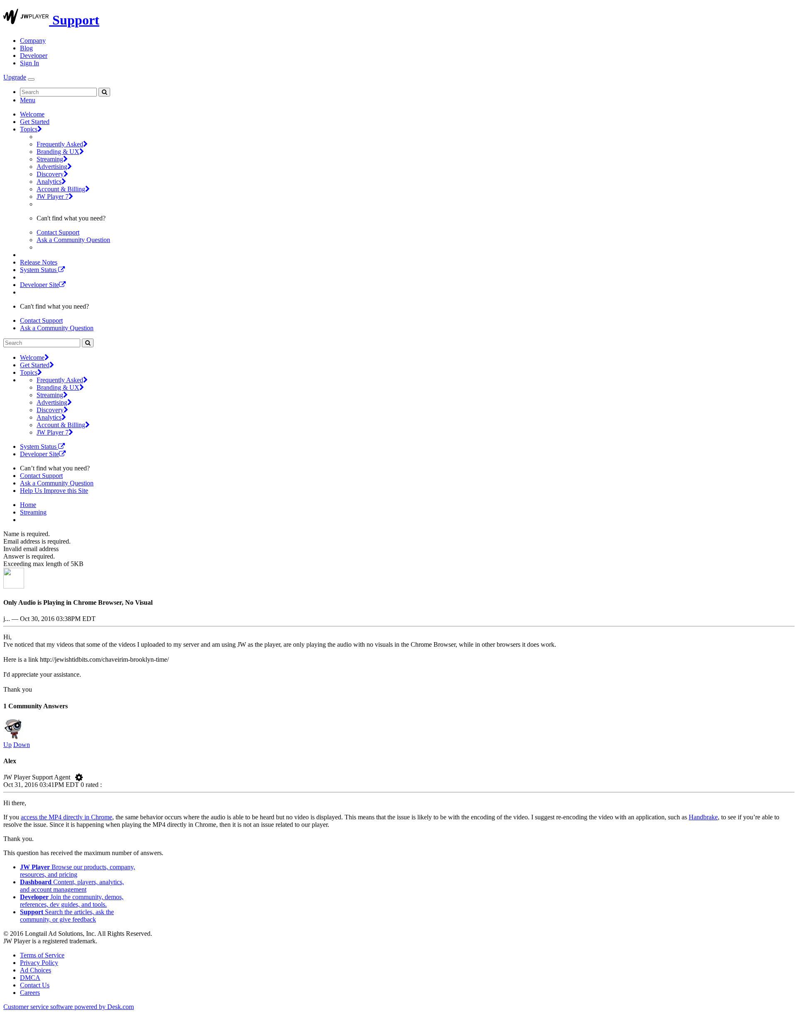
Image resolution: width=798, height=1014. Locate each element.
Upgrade (14, 77)
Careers (30, 992)
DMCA (30, 977)
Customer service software (68, 1006)
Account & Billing (61, 189)
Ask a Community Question (73, 239)
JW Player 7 (53, 196)
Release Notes (38, 262)
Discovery (50, 174)
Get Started (34, 121)
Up (7, 744)
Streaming (50, 159)
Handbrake (703, 817)
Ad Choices (35, 970)
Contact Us (34, 985)
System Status (39, 269)
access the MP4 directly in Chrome (66, 817)
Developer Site (39, 284)
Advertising (52, 166)
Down (21, 744)
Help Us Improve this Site (54, 490)
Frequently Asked (60, 144)
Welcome (32, 114)
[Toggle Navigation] (31, 79)
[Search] (104, 92)
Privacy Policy (39, 962)
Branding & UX (58, 151)
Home (28, 504)
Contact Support (58, 232)
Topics (28, 129)
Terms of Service (42, 955)
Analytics (49, 181)
